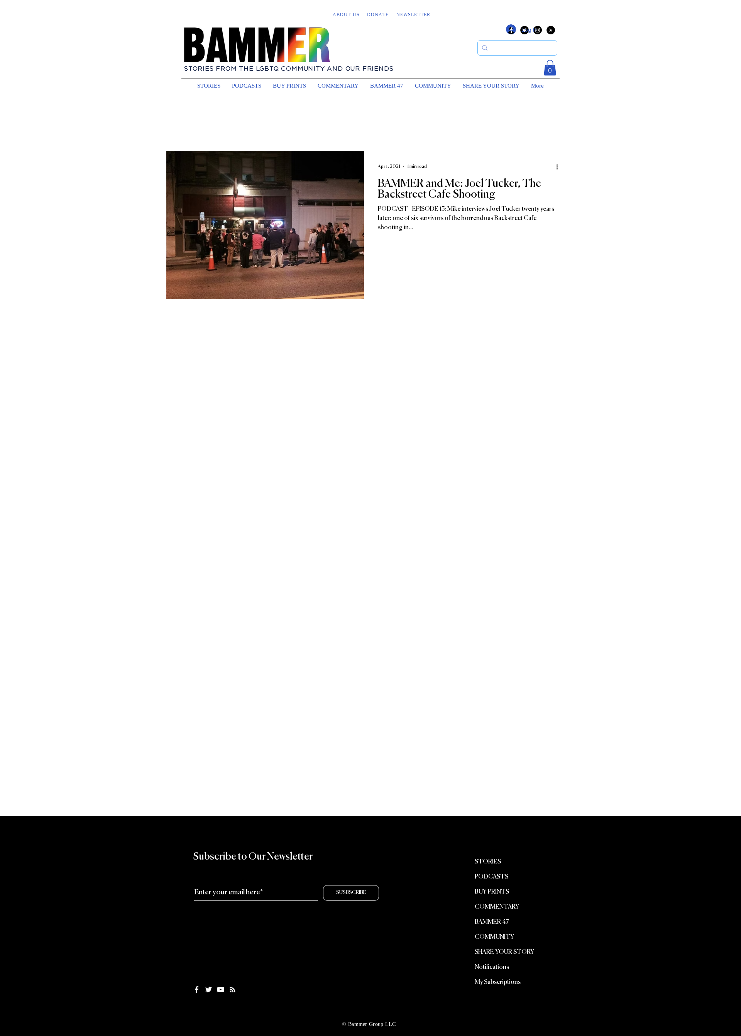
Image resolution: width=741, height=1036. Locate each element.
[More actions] (559, 166)
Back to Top (12, 1006)
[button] (414, 14)
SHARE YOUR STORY (504, 952)
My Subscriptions (498, 982)
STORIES (488, 862)
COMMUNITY (494, 937)
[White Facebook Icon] (196, 989)
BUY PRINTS (492, 892)
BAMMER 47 (492, 922)
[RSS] (550, 30)
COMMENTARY (497, 907)
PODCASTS (491, 877)
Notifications (492, 967)
